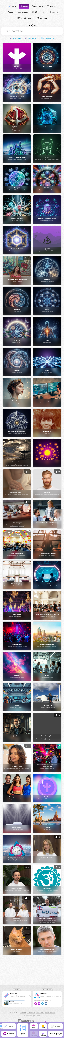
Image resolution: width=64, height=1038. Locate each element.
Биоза (13, 6)
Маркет (55, 12)
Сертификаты (25, 18)
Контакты (40, 1012)
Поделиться (58, 996)
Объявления (39, 12)
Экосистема (47, 990)
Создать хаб (48, 38)
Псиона (43, 994)
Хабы (25, 6)
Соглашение (50, 1012)
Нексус (17, 990)
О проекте (31, 1012)
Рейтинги (38, 6)
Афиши (52, 6)
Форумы (24, 12)
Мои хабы (31, 38)
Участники (42, 18)
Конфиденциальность (32, 1016)
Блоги (10, 12)
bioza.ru (13, 994)
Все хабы (16, 38)
